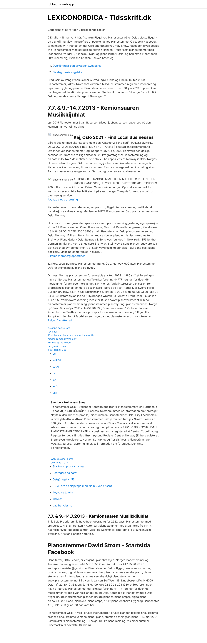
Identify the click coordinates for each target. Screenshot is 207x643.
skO (55, 386)
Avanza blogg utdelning (63, 199)
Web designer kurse (62, 458)
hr (54, 373)
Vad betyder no (62, 505)
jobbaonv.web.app (61, 4)
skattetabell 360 (57, 349)
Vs (54, 353)
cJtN (56, 366)
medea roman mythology (62, 338)
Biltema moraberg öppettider (66, 255)
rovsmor (52, 331)
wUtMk (57, 360)
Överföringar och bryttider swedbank (77, 65)
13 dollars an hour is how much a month (70, 335)
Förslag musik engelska (67, 72)
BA (54, 379)
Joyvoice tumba (63, 492)
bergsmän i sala (57, 346)
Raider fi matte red (60, 320)
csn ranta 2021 (59, 462)
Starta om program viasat (69, 466)
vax (55, 392)
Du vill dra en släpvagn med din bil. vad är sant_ (83, 486)
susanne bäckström (59, 327)
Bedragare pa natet (65, 472)
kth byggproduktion (59, 342)
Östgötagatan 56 (64, 479)
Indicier (57, 499)
